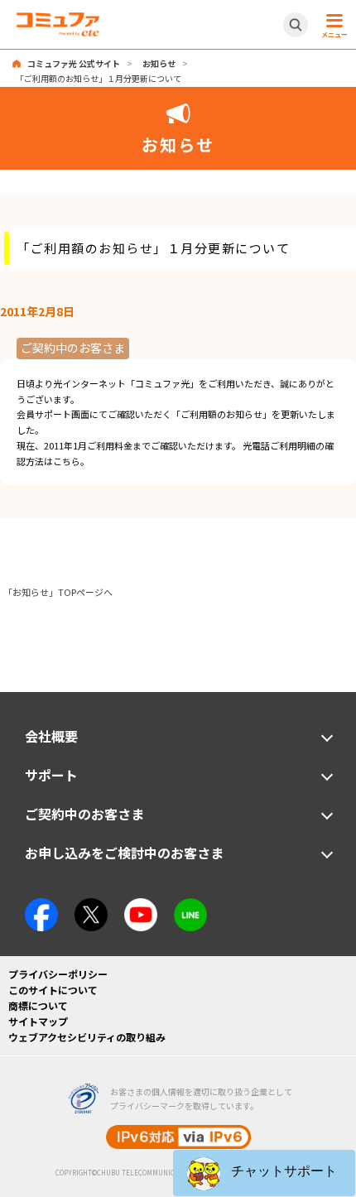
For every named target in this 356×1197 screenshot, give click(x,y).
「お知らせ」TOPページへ (58, 591)
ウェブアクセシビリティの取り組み (87, 1037)
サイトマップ (38, 1021)
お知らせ (159, 63)
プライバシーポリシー (58, 974)
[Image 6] (190, 905)
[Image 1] (41, 905)
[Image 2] (91, 905)
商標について (38, 1005)
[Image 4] (140, 905)
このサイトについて (53, 990)
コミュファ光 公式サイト (73, 63)
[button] (264, 1173)
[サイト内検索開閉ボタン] (295, 24)
